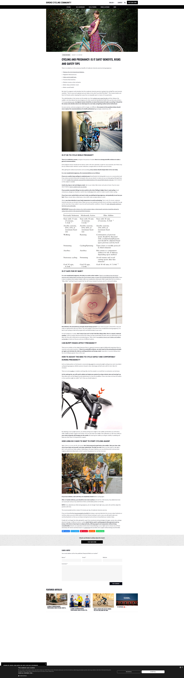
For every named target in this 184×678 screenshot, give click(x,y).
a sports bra (87, 527)
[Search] (125, 2)
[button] (113, 2)
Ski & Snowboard (80, 7)
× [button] (182, 667)
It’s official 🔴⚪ (121, 607)
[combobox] (180, 667)
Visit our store (92, 542)
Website (105, 557)
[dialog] (92, 672)
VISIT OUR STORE (132, 3)
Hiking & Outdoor (105, 7)
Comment (65, 563)
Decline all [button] (129, 671)
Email (84, 557)
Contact (120, 3)
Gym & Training (92, 7)
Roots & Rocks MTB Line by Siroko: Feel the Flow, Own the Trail (102, 609)
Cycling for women (66, 55)
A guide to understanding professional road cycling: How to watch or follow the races (56, 607)
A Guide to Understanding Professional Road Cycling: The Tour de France (79, 609)
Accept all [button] (153, 671)
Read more (51, 671)
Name (64, 557)
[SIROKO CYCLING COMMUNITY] (58, 2)
